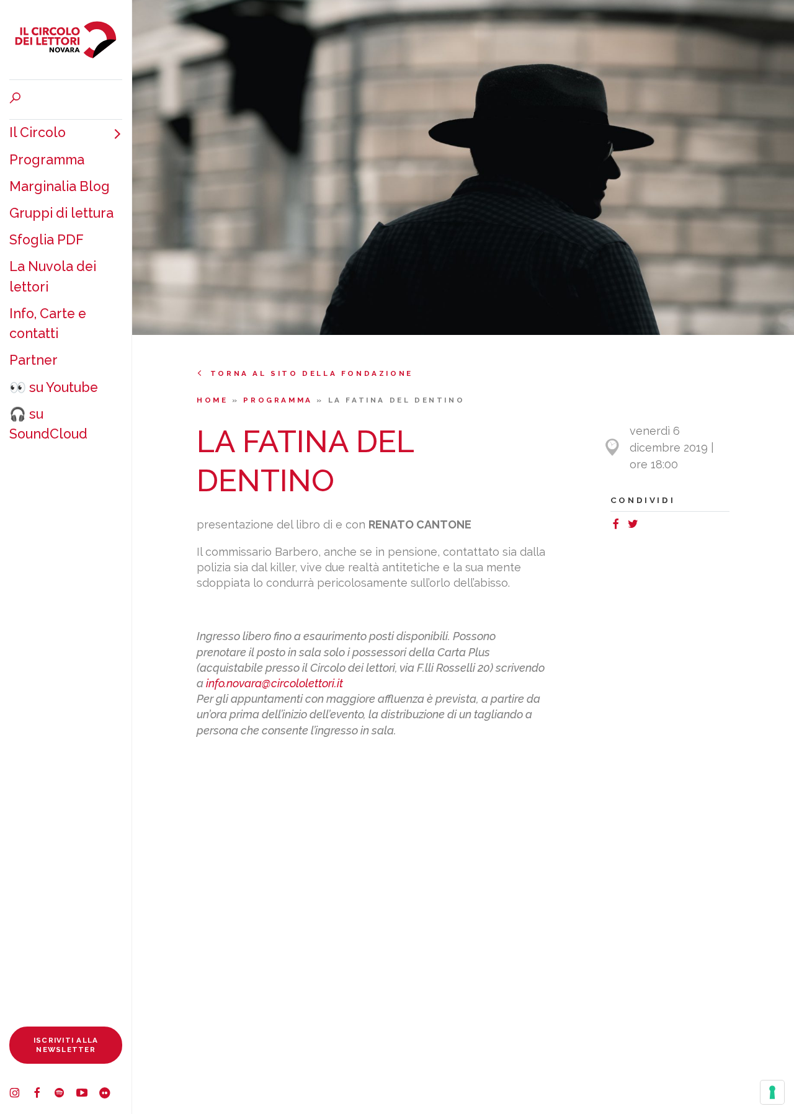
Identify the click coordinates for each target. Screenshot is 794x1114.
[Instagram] (20, 1094)
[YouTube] (87, 1094)
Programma (46, 159)
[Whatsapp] (646, 525)
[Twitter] (635, 525)
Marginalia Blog (59, 186)
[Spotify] (65, 1094)
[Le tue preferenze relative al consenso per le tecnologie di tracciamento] (772, 1092)
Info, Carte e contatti (47, 323)
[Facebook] (43, 1094)
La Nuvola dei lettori (52, 276)
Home (214, 400)
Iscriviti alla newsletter (66, 1045)
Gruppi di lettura (61, 213)
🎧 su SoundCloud (48, 424)
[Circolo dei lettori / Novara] (65, 40)
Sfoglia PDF (46, 239)
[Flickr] (110, 1094)
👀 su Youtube (53, 387)
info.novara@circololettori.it (274, 683)
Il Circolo (37, 132)
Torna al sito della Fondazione (311, 373)
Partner (33, 360)
